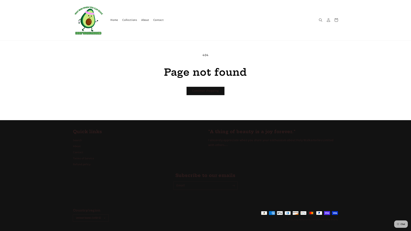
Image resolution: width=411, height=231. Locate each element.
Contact (78, 152)
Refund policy (82, 164)
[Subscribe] (233, 185)
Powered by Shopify (328, 219)
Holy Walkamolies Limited (306, 219)
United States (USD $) (88, 217)
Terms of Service (83, 158)
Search (77, 140)
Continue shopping (205, 90)
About (77, 146)
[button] (320, 20)
